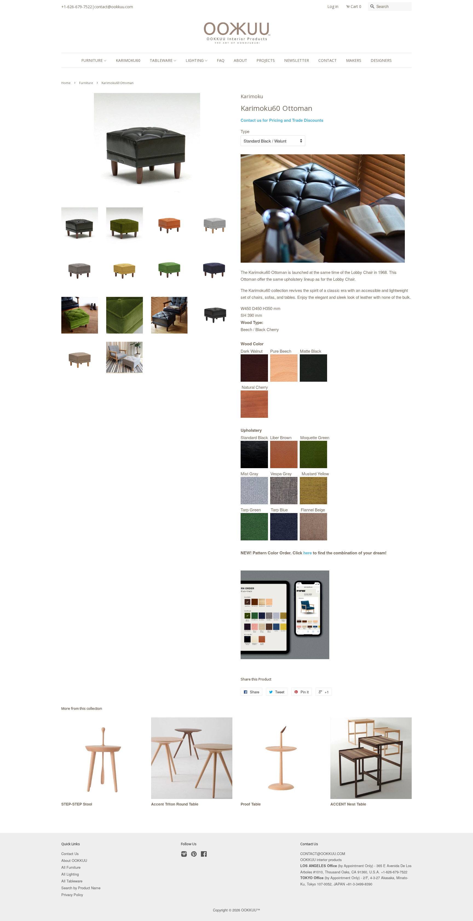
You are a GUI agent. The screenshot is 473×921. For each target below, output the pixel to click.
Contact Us (70, 853)
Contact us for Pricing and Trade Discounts (282, 120)
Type (245, 131)
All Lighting (70, 874)
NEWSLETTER (296, 60)
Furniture (86, 83)
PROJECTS (265, 60)
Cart (356, 6)
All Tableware (71, 881)
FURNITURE (92, 60)
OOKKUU (248, 910)
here (307, 553)
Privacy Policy (72, 894)
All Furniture (70, 867)
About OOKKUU (74, 860)
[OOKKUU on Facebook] (204, 855)
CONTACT (327, 60)
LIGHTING (195, 60)
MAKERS (353, 60)
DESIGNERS (381, 60)
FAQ (220, 60)
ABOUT (240, 60)
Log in (332, 6)
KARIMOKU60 (128, 60)
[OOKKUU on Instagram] (184, 855)
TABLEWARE (162, 60)
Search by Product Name (80, 887)
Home (66, 83)
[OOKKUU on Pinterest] (194, 855)
